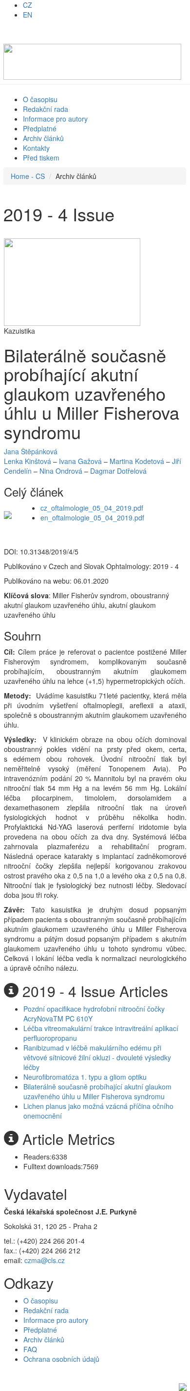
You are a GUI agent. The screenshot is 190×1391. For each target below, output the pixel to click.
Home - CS (28, 176)
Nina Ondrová (60, 471)
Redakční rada (45, 109)
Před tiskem (41, 157)
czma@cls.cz (44, 1260)
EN (27, 14)
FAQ (30, 1349)
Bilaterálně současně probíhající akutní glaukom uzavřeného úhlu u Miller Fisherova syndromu (97, 1091)
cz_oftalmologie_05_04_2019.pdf (91, 508)
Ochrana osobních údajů (61, 1359)
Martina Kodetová (137, 461)
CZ (27, 5)
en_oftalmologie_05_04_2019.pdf (92, 517)
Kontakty (36, 148)
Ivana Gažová (80, 461)
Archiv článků (43, 138)
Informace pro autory (55, 119)
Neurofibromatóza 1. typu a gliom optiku (85, 1077)
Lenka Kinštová (27, 461)
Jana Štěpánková (30, 451)
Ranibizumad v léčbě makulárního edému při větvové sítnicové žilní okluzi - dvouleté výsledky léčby (97, 1057)
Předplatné (40, 128)
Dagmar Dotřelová (118, 471)
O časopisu (40, 99)
